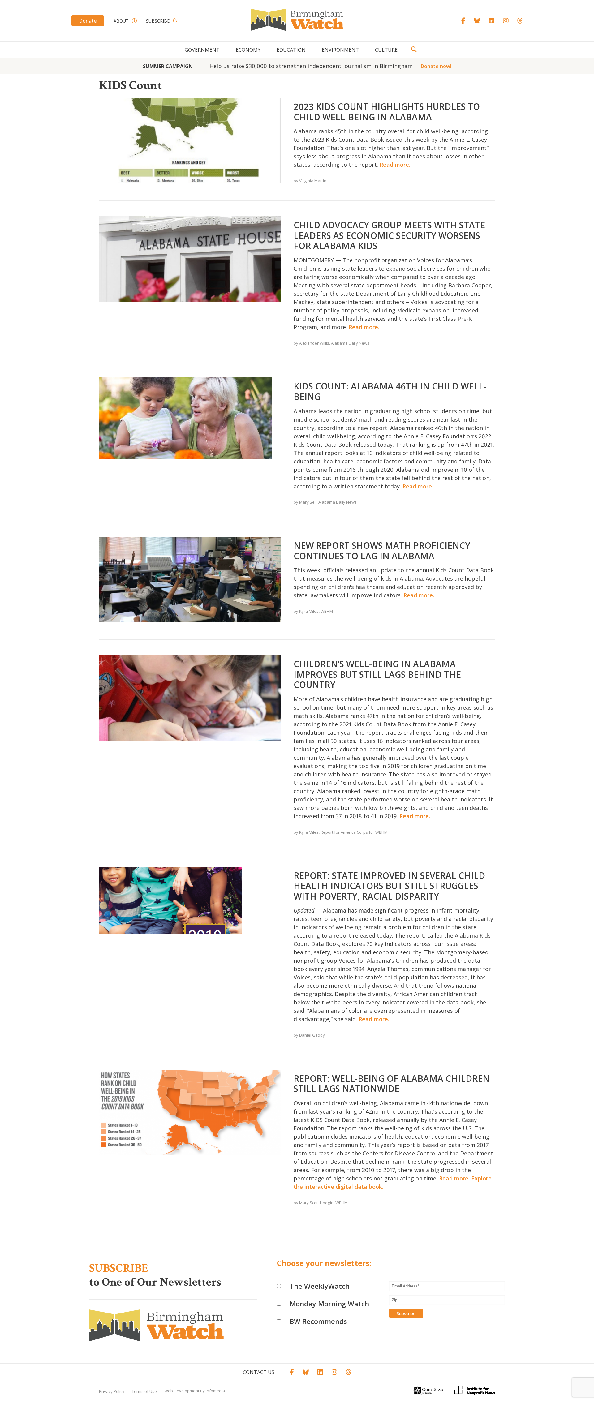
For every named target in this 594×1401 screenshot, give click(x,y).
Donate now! (436, 66)
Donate (88, 20)
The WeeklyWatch (320, 1286)
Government (202, 49)
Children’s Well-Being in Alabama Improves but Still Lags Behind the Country (377, 674)
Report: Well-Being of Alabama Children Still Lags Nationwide (392, 1083)
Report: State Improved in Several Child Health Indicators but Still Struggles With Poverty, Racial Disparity (389, 886)
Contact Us (258, 1372)
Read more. (395, 164)
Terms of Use (144, 1391)
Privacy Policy (111, 1391)
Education (291, 49)
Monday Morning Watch (329, 1303)
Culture (386, 49)
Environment (340, 49)
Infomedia (215, 1391)
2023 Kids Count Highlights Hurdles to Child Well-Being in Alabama (387, 112)
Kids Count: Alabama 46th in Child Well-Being (390, 391)
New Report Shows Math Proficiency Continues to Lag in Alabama (382, 550)
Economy (248, 49)
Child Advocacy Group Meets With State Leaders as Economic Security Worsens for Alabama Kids (389, 235)
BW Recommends (318, 1321)
